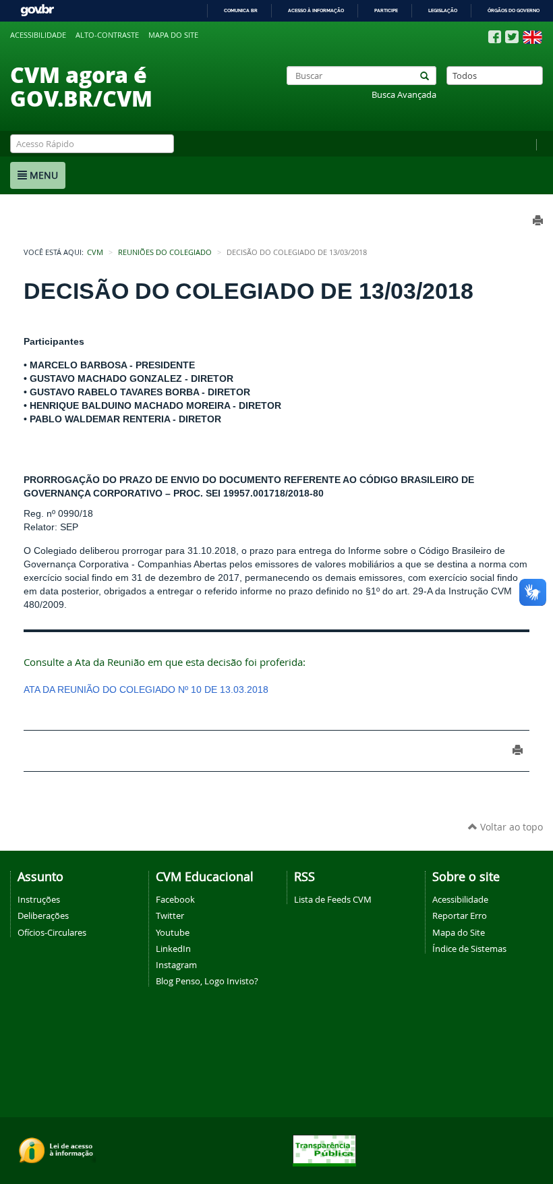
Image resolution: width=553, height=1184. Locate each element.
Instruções (39, 899)
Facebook (175, 899)
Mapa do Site (458, 932)
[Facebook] (495, 37)
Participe (386, 10)
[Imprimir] (518, 750)
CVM (95, 252)
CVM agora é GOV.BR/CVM (81, 86)
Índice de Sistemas (469, 948)
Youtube (173, 932)
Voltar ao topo (510, 826)
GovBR (37, 10)
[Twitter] (511, 36)
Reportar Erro (459, 915)
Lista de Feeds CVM (333, 899)
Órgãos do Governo (514, 10)
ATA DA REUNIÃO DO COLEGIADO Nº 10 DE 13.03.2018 (146, 689)
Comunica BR (241, 10)
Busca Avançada (404, 95)
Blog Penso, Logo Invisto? (207, 981)
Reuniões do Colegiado (165, 252)
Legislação (442, 10)
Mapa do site (173, 35)
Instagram (176, 965)
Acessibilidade (38, 35)
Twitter (170, 915)
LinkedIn (173, 948)
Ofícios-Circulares (52, 932)
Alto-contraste (107, 35)
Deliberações (43, 915)
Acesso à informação (316, 10)
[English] (532, 37)
